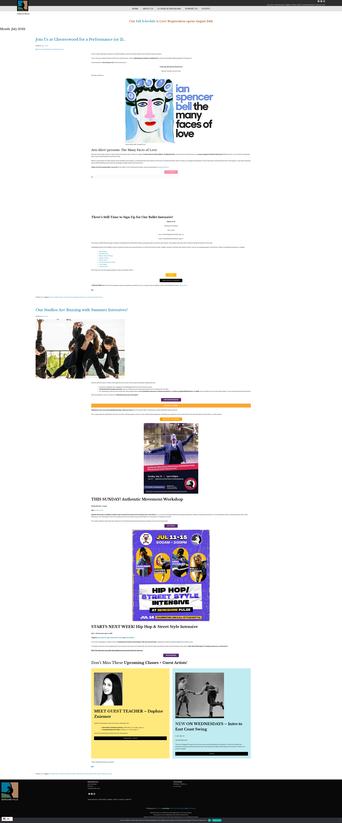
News (42, 297)
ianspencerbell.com (163, 167)
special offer (93, 773)
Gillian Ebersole (103, 266)
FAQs (299, 5)
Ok (209, 820)
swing (110, 773)
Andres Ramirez (101, 637)
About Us (148, 9)
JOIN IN (211, 753)
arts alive (51, 297)
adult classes (55, 773)
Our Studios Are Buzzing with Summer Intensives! (82, 310)
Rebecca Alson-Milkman (106, 256)
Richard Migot (191, 808)
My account (270, 5)
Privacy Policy (217, 820)
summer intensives (102, 773)
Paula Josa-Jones (98, 510)
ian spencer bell (90, 297)
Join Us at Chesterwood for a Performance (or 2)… (81, 39)
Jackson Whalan (129, 637)
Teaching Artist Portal (308, 5)
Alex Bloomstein (103, 253)
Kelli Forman (118, 637)
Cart (324, 5)
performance (99, 297)
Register (288, 5)
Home (135, 9)
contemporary (80, 773)
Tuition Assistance (280, 5)
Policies (294, 5)
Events (206, 9)
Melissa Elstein (103, 260)
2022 (50, 773)
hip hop (87, 773)
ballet (74, 773)
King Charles (110, 637)
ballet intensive (59, 297)
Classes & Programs (169, 9)
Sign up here (182, 285)
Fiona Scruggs (103, 264)
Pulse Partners (103, 799)
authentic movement (66, 773)
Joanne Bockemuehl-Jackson (107, 262)
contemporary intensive (78, 297)
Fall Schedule (146, 21)
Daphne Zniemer (104, 258)
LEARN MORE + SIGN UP (130, 738)
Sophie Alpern (103, 251)
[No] (340, 820)
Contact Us (318, 5)
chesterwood (67, 297)
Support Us (191, 9)
